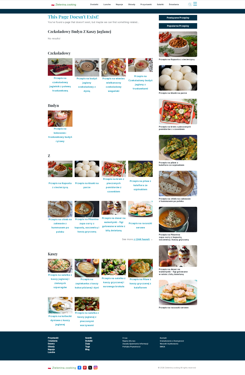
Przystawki (146, 4)
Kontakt (163, 338)
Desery (51, 343)
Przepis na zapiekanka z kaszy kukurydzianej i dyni (87, 283)
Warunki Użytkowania (169, 344)
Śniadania (174, 4)
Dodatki (94, 4)
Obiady (131, 4)
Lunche (107, 4)
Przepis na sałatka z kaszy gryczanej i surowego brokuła (114, 282)
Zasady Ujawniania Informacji (135, 344)
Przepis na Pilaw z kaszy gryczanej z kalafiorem (140, 283)
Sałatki (160, 4)
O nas (124, 338)
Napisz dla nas (128, 341)
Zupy (87, 343)
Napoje (119, 4)
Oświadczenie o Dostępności (172, 341)
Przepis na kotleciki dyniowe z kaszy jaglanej (60, 320)
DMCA (162, 347)
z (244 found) (142, 239)
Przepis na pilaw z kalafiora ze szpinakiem (140, 185)
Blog (87, 349)
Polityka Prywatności (131, 347)
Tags (87, 346)
